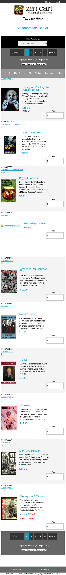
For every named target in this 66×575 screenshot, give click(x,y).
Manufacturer (19, 73)
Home (48, 2)
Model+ (7, 73)
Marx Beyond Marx (30, 450)
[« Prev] (15, 52)
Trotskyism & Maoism (32, 496)
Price (59, 73)
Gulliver (23, 359)
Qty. (30, 73)
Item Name (49, 73)
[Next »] (52, 52)
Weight (38, 73)
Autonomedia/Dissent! (10, 124)
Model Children (27, 314)
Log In (58, 2)
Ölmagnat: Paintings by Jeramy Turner (35, 88)
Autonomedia (7, 79)
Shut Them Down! (32, 132)
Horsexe (24, 405)
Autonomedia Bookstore (31, 569)
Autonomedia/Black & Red (12, 170)
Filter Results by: (33, 39)
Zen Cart (53, 569)
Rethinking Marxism (34, 223)
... (45, 52)
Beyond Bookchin (29, 178)
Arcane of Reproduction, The (34, 270)
